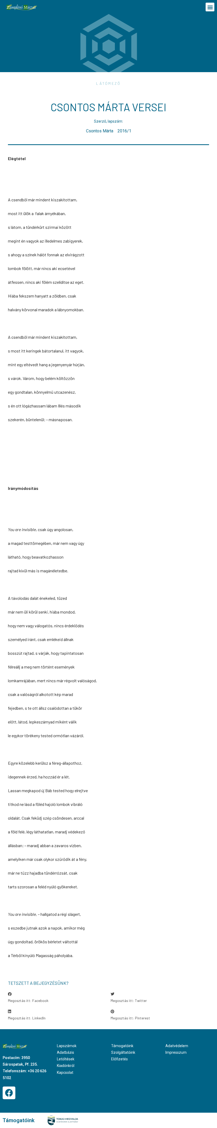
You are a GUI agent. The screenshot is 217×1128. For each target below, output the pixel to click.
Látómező (108, 83)
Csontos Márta (99, 130)
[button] (210, 7)
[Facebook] (9, 1093)
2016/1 (124, 130)
